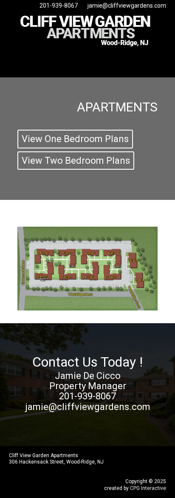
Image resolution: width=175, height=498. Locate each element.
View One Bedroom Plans (75, 139)
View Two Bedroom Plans (76, 160)
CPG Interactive (148, 488)
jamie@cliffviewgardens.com (127, 5)
